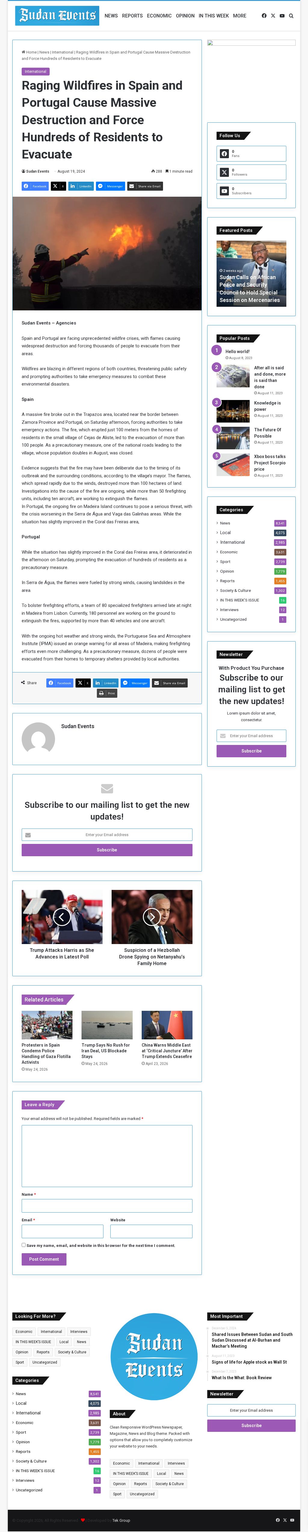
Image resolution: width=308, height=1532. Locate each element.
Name (29, 1194)
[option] (252, 274)
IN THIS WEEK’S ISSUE (239, 600)
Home (31, 52)
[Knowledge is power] (233, 411)
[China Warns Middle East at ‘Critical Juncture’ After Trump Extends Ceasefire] (167, 1025)
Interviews (229, 609)
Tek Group (121, 1520)
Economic (159, 16)
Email (28, 1220)
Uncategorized (233, 619)
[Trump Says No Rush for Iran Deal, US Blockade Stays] (107, 1025)
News (111, 16)
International (62, 52)
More (239, 16)
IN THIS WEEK (214, 16)
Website (117, 1220)
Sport (225, 561)
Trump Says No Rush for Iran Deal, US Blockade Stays (106, 1051)
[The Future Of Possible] (233, 438)
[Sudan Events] (57, 16)
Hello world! (238, 351)
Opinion (185, 16)
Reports (132, 16)
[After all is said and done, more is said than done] (233, 376)
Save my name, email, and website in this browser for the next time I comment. (100, 1245)
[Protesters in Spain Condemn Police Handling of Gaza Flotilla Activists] (47, 1025)
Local (225, 532)
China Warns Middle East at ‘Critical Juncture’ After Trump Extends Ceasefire (167, 1051)
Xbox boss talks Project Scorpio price (270, 463)
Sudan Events (37, 171)
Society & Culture (235, 590)
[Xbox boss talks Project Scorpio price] (233, 465)
